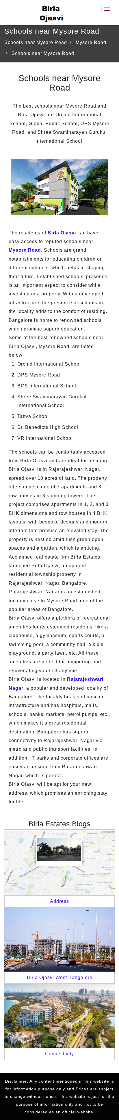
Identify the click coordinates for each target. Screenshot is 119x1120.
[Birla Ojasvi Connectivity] (59, 1015)
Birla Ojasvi (62, 232)
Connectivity (59, 1053)
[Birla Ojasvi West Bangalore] (59, 939)
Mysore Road (25, 250)
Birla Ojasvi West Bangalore (59, 977)
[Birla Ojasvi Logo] (52, 12)
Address (59, 901)
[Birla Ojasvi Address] (59, 862)
